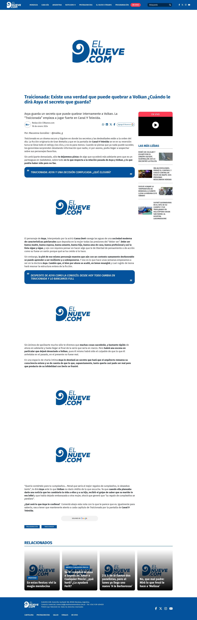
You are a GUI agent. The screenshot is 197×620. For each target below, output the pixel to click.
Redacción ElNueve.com (43, 123)
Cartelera (28, 615)
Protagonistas (85, 5)
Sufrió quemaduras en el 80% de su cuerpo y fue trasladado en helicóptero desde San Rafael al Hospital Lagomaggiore (162, 210)
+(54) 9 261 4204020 (97, 605)
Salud (55, 615)
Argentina (57, 5)
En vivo (135, 5)
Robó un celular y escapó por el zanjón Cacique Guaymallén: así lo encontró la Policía (147, 156)
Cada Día (45, 5)
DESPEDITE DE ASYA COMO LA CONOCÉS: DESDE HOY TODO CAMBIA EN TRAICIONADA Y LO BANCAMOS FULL (73, 277)
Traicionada (49, 527)
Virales (65, 615)
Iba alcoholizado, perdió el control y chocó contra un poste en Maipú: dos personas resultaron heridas (162, 174)
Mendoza (34, 5)
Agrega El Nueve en (124, 124)
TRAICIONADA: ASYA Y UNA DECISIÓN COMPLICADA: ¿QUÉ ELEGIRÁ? (71, 172)
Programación (122, 5)
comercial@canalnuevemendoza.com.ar (70, 605)
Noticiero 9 (70, 5)
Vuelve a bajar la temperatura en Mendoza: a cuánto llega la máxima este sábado (147, 191)
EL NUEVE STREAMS (104, 5)
